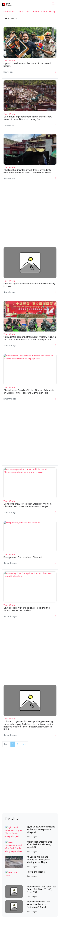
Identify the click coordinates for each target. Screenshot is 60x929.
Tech (28, 11)
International (10, 11)
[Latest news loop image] (30, 42)
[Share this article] (55, 71)
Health (36, 11)
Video (44, 11)
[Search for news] (53, 3)
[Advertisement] (30, 215)
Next (24, 744)
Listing (52, 11)
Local (20, 11)
